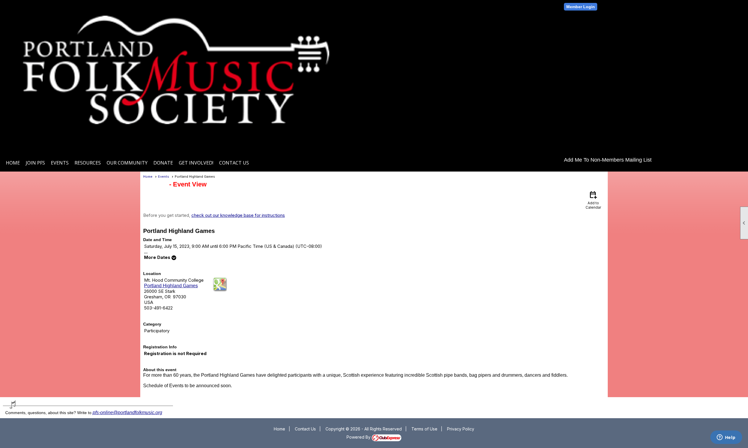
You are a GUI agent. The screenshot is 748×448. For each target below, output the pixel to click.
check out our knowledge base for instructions (238, 215)
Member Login (580, 6)
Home (13, 163)
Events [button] (60, 163)
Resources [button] (88, 163)
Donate (163, 163)
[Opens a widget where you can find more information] (726, 437)
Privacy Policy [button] (460, 428)
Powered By (359, 437)
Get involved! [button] (196, 163)
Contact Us (234, 163)
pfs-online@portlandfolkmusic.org (127, 412)
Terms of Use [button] (424, 428)
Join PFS (35, 163)
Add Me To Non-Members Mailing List (608, 160)
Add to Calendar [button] (593, 200)
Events (163, 176)
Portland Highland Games (171, 285)
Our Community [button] (127, 163)
